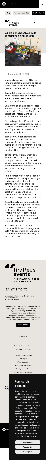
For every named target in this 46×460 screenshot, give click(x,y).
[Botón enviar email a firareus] (8, 13)
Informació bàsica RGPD (23, 355)
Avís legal (23, 359)
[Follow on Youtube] (26, 289)
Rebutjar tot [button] (27, 447)
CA (41, 4)
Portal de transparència (23, 346)
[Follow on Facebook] (17, 289)
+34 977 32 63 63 (11, 298)
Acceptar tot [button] (28, 442)
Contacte (23, 336)
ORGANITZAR (23, 325)
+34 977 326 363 (21, 12)
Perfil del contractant (23, 349)
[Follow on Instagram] (12, 289)
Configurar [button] (27, 452)
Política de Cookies (29, 436)
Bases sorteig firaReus (23, 372)
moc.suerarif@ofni (12, 300)
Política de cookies (23, 362)
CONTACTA (38, 12)
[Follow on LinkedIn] (7, 289)
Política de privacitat (23, 365)
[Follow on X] (21, 289)
